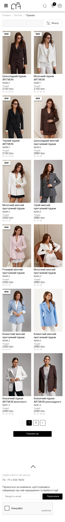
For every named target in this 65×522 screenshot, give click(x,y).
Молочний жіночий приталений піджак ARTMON (13, 207)
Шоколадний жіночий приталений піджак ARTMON (46, 143)
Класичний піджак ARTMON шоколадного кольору (47, 400)
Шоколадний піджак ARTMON (14, 78)
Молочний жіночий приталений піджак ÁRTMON (45, 272)
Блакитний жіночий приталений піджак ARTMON (13, 336)
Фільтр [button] (55, 23)
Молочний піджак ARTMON (44, 78)
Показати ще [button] (32, 434)
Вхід (60, 6)
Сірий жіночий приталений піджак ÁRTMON (45, 207)
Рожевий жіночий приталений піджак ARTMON (13, 272)
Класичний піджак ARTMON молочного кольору (14, 400)
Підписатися (53, 496)
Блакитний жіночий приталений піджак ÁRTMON (45, 336)
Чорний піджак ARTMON (11, 142)
